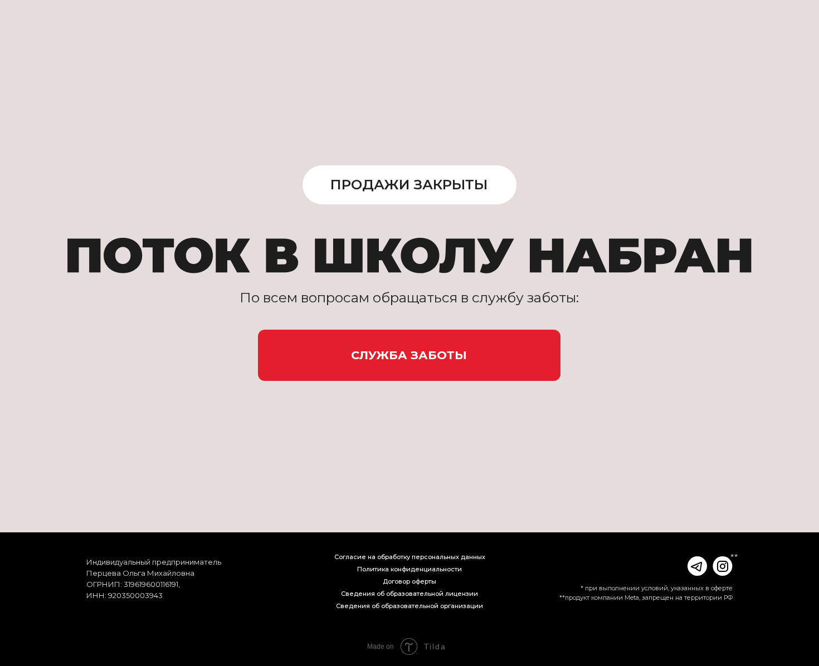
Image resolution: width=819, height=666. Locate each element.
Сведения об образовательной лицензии (409, 594)
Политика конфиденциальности (409, 569)
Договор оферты (409, 581)
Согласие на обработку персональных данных (409, 557)
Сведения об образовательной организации (409, 606)
